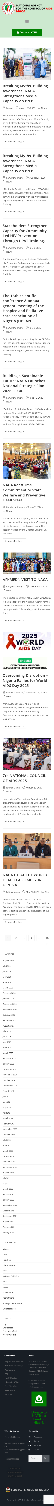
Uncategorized (9, 1308)
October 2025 (9, 1015)
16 (47, 938)
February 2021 (9, 1227)
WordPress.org (9, 1334)
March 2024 (8, 1118)
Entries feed (8, 1327)
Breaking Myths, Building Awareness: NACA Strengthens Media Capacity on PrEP (25, 93)
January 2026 (8, 998)
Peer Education (11, 1386)
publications (8, 1292)
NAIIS (5, 1270)
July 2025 (6, 1031)
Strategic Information (12, 1303)
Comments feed (10, 1331)
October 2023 (9, 1134)
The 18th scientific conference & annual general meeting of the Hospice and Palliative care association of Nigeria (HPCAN (23, 308)
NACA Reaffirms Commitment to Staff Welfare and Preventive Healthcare (24, 492)
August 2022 (8, 1172)
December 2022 (9, 1156)
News (44, 108)
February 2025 (9, 1058)
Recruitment (8, 1297)
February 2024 (9, 1123)
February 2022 (9, 1194)
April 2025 (7, 1047)
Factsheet (7, 1260)
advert (6, 1249)
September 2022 (10, 1167)
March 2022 (8, 1189)
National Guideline (11, 1276)
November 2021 (10, 1205)
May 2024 (7, 1107)
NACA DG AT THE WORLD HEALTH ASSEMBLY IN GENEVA (25, 879)
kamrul (9, 108)
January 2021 (8, 1232)
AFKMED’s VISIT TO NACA (25, 579)
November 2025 (10, 1009)
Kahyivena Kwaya (15, 177)
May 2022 (7, 1183)
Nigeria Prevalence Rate (14, 1362)
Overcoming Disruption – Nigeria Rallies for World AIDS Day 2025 (25, 680)
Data (5, 1254)
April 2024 (7, 1112)
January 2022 (8, 1199)
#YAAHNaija (10, 1390)
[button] (27, 21)
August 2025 (8, 1025)
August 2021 (8, 1221)
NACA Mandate (11, 1378)
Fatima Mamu (13, 692)
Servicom (8, 1394)
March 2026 (8, 987)
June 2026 (7, 971)
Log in (5, 1324)
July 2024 (6, 1096)
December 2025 (9, 1004)
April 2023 (7, 1145)
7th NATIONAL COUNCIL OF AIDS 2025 (24, 778)
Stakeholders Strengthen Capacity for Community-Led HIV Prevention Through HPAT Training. (25, 233)
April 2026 (7, 982)
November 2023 (10, 1129)
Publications (10, 1370)
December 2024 (9, 1069)
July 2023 (6, 1140)
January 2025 (8, 1063)
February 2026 (9, 993)
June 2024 (7, 1102)
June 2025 (7, 1036)
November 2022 (10, 1161)
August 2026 (8, 960)
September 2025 (10, 1020)
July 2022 (6, 1178)
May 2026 (7, 976)
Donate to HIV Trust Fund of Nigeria (39, 1417)
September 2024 (10, 1085)
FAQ (7, 1374)
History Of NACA (11, 1382)
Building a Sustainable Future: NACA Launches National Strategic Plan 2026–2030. (24, 383)
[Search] (46, 1458)
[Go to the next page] (47, 944)
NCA (5, 1281)
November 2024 (10, 1074)
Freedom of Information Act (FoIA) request (15, 1472)
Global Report (9, 1265)
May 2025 (7, 1042)
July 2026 (6, 966)
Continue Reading (15, 141)
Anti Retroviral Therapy (14, 1366)
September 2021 (10, 1216)
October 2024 (9, 1080)
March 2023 (8, 1151)
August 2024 (8, 1091)
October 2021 (9, 1210)
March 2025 (8, 1053)
